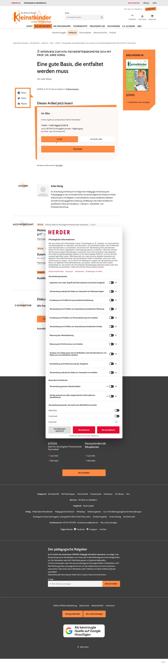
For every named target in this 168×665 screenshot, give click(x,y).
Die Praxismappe (62, 26)
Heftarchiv (73, 32)
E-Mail (50, 579)
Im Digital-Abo (96, 139)
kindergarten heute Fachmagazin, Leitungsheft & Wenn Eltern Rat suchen (62, 517)
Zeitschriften (133, 3)
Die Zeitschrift (43, 26)
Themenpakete (85, 32)
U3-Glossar (128, 26)
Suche (67, 13)
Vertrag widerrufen (72, 614)
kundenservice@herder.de (87, 522)
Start (29, 26)
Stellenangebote (94, 511)
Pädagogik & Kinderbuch (35, 3)
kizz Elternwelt (129, 517)
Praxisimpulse (97, 26)
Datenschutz (84, 605)
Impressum (110, 605)
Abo (139, 26)
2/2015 (57, 43)
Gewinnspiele (88, 506)
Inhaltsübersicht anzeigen (139, 102)
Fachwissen (113, 26)
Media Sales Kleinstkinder (42, 511)
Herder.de (15, 3)
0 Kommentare (72, 89)
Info (155, 3)
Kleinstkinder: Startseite (20, 43)
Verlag (146, 3)
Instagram (94, 529)
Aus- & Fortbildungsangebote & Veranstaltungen (122, 511)
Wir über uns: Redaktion (133, 9)
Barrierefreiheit (97, 605)
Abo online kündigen (108, 522)
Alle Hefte (54, 461)
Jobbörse (150, 9)
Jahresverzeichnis (100, 32)
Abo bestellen (84, 473)
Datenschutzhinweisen (97, 575)
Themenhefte (80, 26)
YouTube (102, 529)
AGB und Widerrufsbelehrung (65, 605)
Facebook (81, 529)
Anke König (46, 78)
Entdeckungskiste (100, 517)
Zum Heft (54, 456)
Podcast (112, 32)
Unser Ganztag (115, 517)
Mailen (24, 103)
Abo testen (77, 149)
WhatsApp (81, 511)
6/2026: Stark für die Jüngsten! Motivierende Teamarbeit (66, 225)
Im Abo (59, 139)
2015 (51, 43)
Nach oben (84, 647)
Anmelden (59, 165)
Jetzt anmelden (111, 584)
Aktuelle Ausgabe (59, 32)
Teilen (23, 93)
